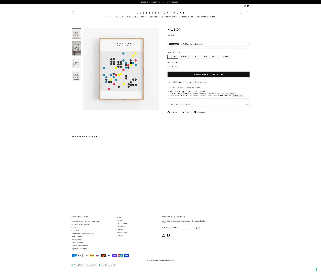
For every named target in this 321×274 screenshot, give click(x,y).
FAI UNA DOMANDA (180, 104)
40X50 (204, 57)
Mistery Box (187, 17)
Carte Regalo (169, 17)
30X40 (184, 57)
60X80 (225, 57)
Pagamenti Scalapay (79, 249)
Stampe (119, 17)
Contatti (120, 229)
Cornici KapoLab (123, 223)
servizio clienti (238, 96)
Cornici (154, 17)
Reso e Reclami (77, 242)
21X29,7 (172, 57)
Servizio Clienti (206, 17)
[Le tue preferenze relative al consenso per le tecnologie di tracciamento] (316, 269)
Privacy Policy (76, 239)
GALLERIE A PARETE (136, 17)
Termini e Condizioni (79, 246)
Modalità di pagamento (80, 224)
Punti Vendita (76, 236)
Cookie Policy (91, 265)
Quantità (173, 63)
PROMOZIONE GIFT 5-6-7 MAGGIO (85, 221)
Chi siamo (75, 230)
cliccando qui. (229, 94)
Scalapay (120, 235)
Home (109, 17)
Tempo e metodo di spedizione (82, 233)
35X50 (194, 57)
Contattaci (75, 227)
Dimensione (174, 53)
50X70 (215, 57)
